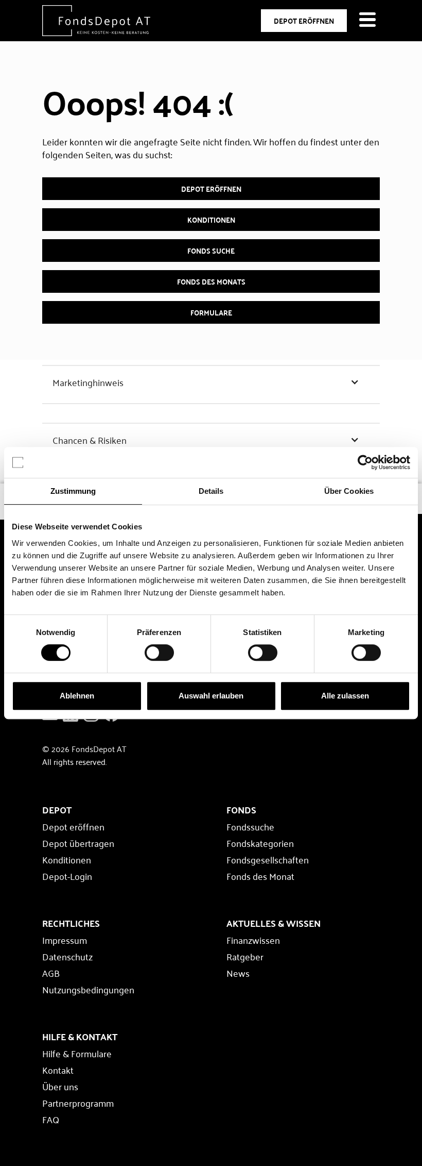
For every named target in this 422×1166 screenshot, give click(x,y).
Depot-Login (67, 875)
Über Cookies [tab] (349, 491)
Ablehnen (77, 695)
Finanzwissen (253, 939)
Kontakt (58, 1069)
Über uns (60, 1086)
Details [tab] (211, 491)
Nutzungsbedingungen (88, 989)
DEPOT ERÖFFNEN (304, 20)
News (238, 972)
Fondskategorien (260, 842)
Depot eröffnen (211, 188)
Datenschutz (67, 956)
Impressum (64, 939)
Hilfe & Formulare (77, 1053)
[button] (211, 382)
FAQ (50, 1119)
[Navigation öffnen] (368, 20)
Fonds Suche (211, 250)
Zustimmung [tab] (73, 491)
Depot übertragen (78, 842)
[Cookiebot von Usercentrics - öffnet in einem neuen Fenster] (365, 462)
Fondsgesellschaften (267, 859)
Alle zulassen (345, 695)
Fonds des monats (211, 281)
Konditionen (211, 219)
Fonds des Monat (260, 875)
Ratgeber (244, 956)
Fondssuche (250, 826)
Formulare (211, 312)
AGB (51, 972)
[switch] (159, 652)
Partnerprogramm (78, 1102)
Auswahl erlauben (211, 695)
